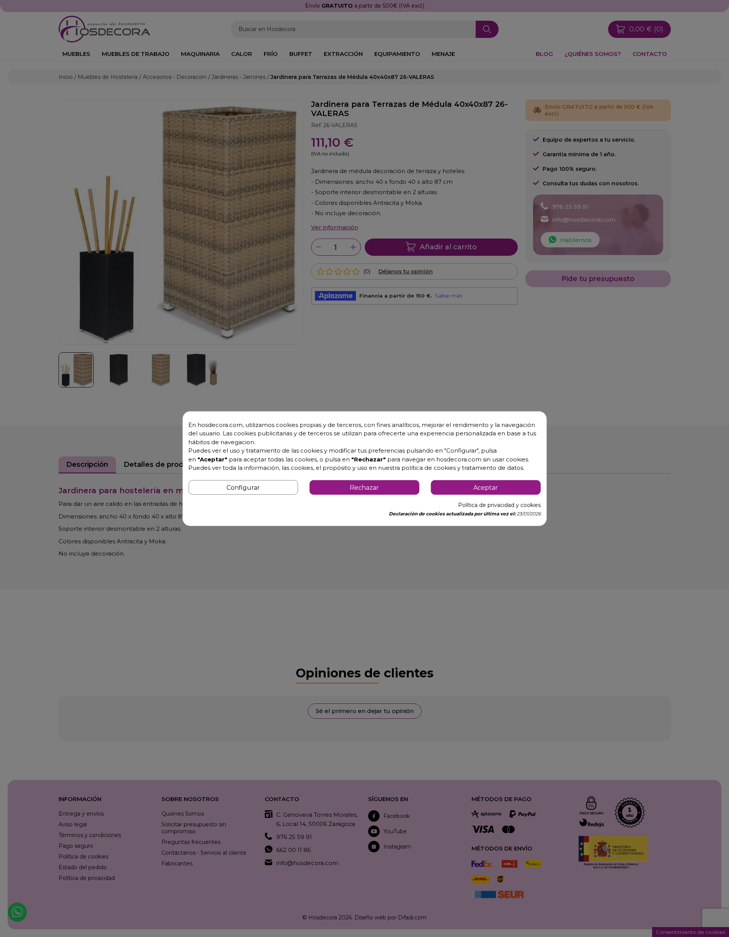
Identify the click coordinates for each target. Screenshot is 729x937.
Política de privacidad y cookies (499, 505)
